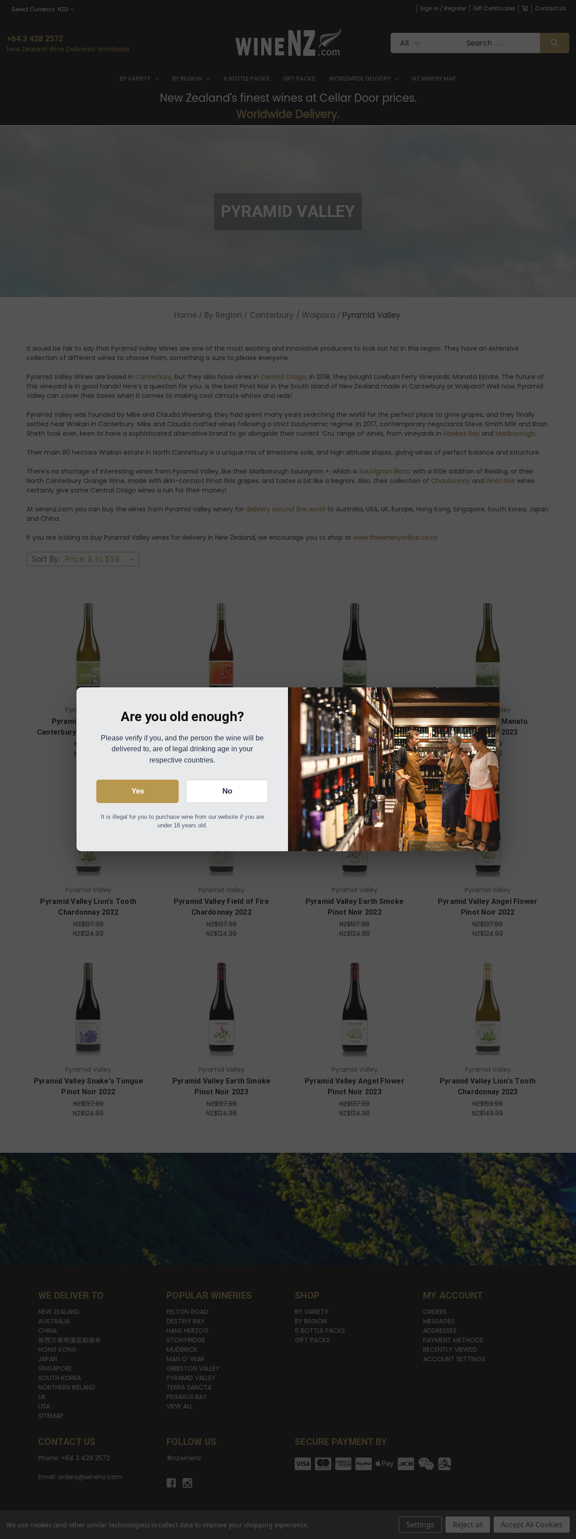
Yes (137, 791)
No (227, 791)
